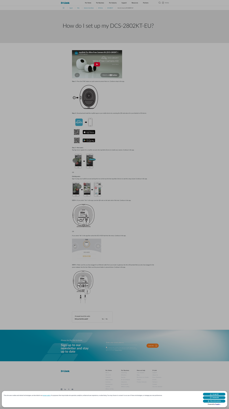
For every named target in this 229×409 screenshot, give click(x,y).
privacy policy (46, 395)
